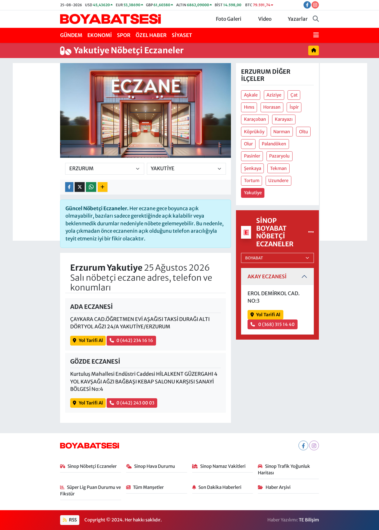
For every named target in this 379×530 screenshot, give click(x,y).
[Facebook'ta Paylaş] (69, 187)
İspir (294, 107)
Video (265, 19)
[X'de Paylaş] (80, 187)
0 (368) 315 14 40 (276, 324)
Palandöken (274, 144)
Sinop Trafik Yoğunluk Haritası (284, 469)
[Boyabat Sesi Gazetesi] (110, 18)
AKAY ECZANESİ (267, 276)
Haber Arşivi (278, 487)
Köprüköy (254, 131)
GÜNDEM (71, 35)
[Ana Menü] (316, 35)
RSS (72, 520)
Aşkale (251, 95)
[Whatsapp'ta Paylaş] (91, 187)
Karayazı (284, 119)
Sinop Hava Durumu (154, 466)
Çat (294, 95)
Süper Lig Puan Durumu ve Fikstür (90, 490)
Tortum (251, 180)
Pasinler (252, 156)
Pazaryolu (279, 156)
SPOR (124, 35)
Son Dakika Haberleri (219, 487)
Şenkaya (252, 168)
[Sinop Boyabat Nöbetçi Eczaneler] (311, 232)
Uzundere (278, 180)
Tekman (278, 168)
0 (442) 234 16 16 (134, 340)
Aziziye (273, 95)
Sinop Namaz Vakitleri (222, 466)
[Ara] (316, 19)
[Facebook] (303, 445)
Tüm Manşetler (148, 487)
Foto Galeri (228, 19)
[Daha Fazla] (102, 187)
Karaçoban (255, 119)
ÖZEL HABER (151, 35)
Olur (248, 144)
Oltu (303, 131)
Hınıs (249, 107)
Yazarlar (298, 19)
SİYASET (182, 35)
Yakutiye (253, 192)
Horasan (271, 107)
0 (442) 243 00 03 (135, 403)
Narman (281, 131)
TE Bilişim (309, 520)
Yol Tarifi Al (91, 340)
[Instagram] (314, 445)
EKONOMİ (99, 35)
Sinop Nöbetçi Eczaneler (92, 466)
